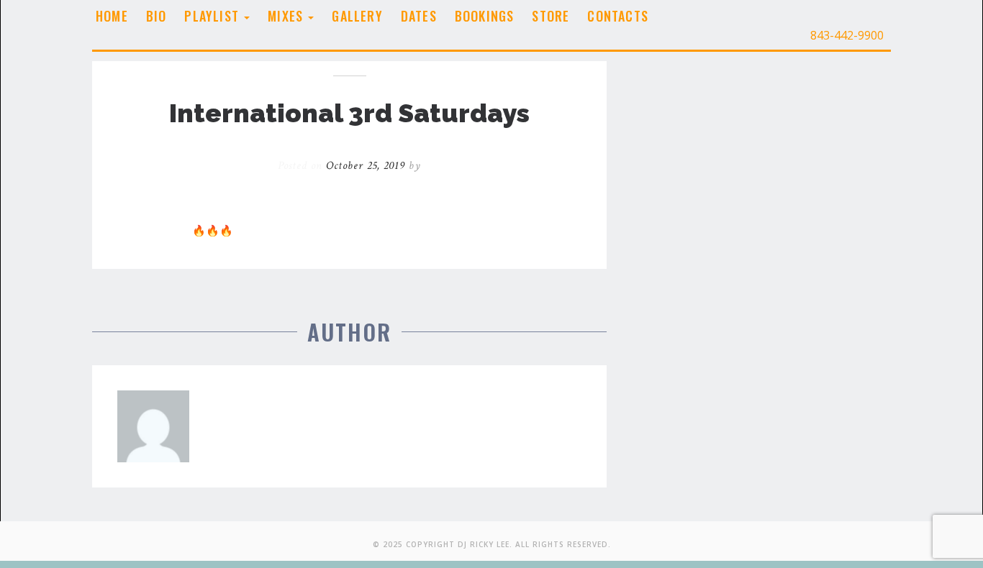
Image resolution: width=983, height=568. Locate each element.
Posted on (341, 165)
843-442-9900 (845, 35)
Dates (419, 15)
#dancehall (430, 218)
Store (550, 15)
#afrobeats (491, 218)
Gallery (357, 15)
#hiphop (138, 230)
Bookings (485, 15)
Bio (156, 15)
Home (112, 15)
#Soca (537, 218)
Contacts (617, 15)
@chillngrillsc (385, 194)
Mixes (287, 15)
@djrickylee (525, 207)
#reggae (377, 218)
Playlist (213, 15)
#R (169, 230)
